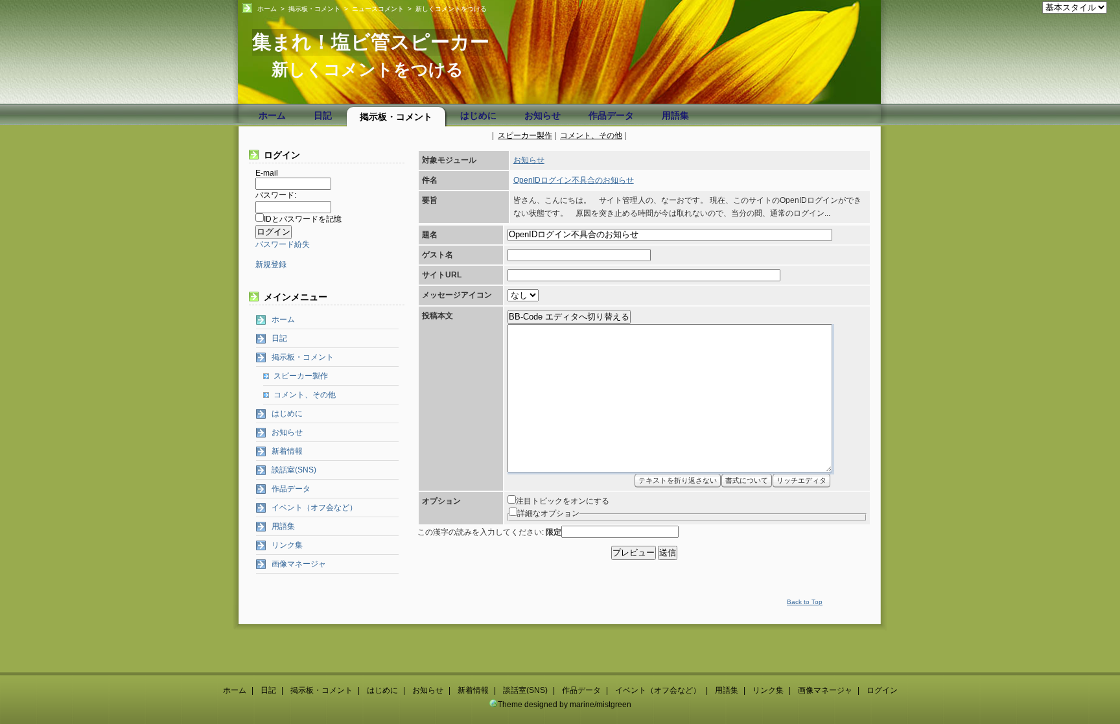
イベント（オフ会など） (314, 507)
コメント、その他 (591, 135)
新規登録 (270, 264)
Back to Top (804, 601)
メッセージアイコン (457, 294)
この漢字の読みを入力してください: (489, 532)
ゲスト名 (437, 254)
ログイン (882, 690)
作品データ (611, 115)
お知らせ (542, 115)
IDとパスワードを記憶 (303, 219)
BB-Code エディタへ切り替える (569, 316)
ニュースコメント (378, 8)
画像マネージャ (299, 563)
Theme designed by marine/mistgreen (564, 704)
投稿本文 (437, 315)
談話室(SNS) (294, 469)
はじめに (478, 115)
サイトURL (441, 274)
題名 (430, 234)
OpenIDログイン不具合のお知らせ (573, 180)
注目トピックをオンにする (562, 501)
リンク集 (287, 545)
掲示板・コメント (314, 8)
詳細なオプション (548, 513)
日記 (323, 115)
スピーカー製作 (525, 135)
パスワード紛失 (282, 244)
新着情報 (287, 451)
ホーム (267, 8)
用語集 (675, 115)
